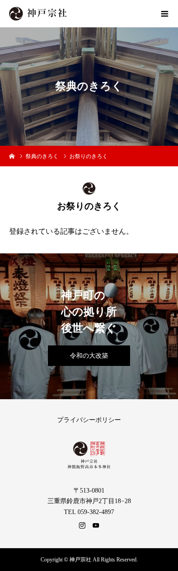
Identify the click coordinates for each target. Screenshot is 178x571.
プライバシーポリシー (89, 420)
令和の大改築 (89, 355)
